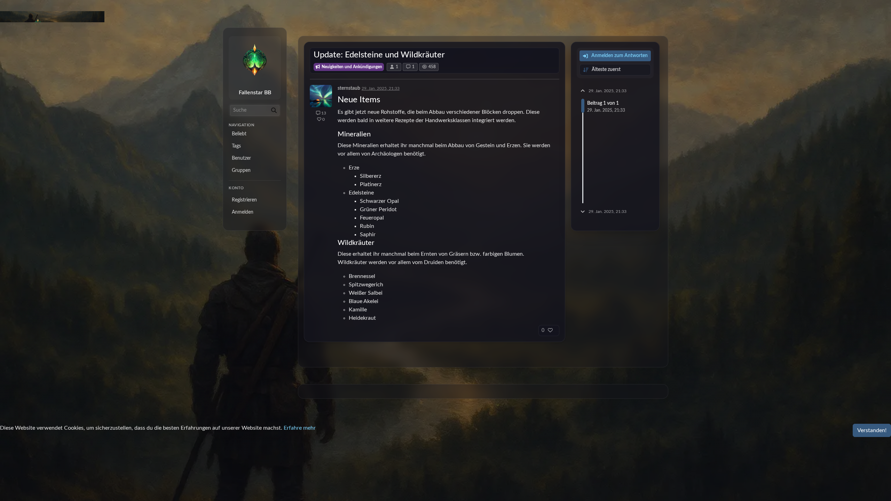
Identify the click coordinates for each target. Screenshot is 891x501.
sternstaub (349, 88)
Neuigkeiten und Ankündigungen (351, 67)
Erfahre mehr (300, 428)
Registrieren (244, 200)
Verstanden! (871, 430)
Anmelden (242, 212)
